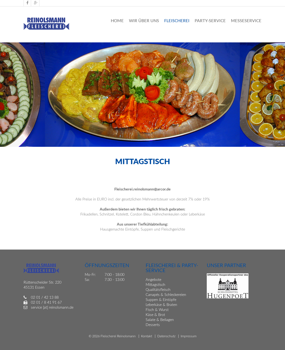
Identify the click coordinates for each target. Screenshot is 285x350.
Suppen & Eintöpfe (161, 300)
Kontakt (146, 336)
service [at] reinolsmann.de (52, 307)
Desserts (153, 325)
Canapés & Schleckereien (166, 295)
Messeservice (246, 21)
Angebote (153, 280)
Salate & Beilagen (160, 320)
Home (117, 21)
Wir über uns (144, 21)
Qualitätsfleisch (158, 290)
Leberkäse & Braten (161, 305)
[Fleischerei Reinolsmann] (46, 29)
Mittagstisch (155, 285)
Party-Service (210, 21)
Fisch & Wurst (157, 310)
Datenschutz (166, 336)
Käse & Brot (155, 315)
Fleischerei (176, 21)
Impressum (189, 336)
